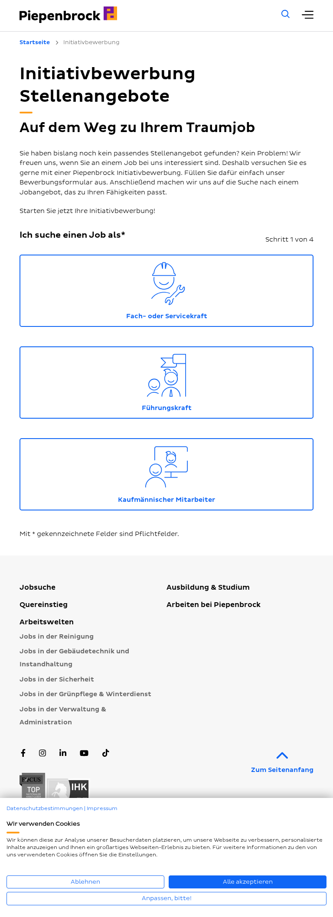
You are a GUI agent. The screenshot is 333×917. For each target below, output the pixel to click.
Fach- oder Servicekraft (219, 289)
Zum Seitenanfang (282, 770)
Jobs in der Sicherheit (57, 679)
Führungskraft (227, 380)
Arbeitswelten (47, 622)
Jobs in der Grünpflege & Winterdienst (85, 694)
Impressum (102, 808)
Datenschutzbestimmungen (45, 808)
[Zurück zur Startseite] (139, 14)
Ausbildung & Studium (208, 587)
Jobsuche (38, 587)
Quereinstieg (44, 605)
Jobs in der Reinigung (57, 637)
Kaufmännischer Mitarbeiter (215, 472)
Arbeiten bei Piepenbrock (213, 605)
